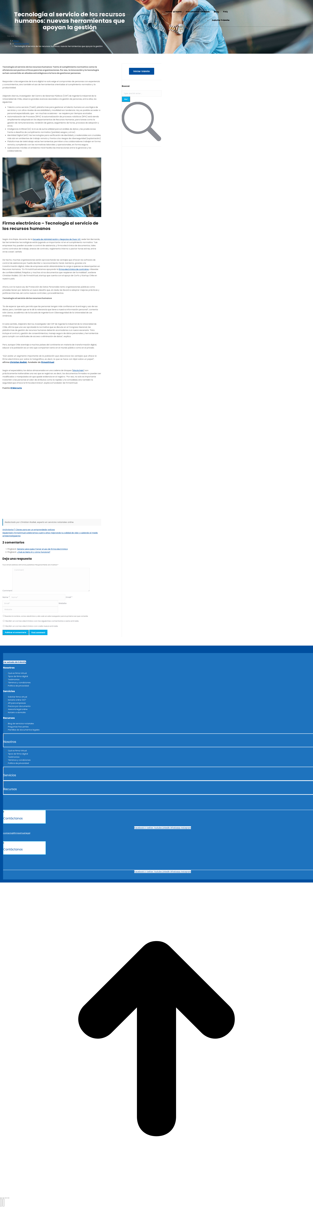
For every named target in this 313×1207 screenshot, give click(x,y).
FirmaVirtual (47, 362)
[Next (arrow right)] (3, 1202)
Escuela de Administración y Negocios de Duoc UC (57, 239)
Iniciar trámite (141, 71)
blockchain (78, 370)
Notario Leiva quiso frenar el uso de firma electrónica (42, 549)
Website (63, 603)
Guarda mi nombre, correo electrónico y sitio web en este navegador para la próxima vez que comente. (46, 616)
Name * (6, 597)
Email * (69, 597)
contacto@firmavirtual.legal (16, 833)
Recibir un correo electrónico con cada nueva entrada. (31, 626)
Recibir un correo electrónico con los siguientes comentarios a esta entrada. (42, 621)
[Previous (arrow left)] (1, 1202)
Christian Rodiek (18, 362)
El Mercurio (16, 388)
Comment (7, 590)
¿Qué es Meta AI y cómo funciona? (33, 552)
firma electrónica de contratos (74, 269)
